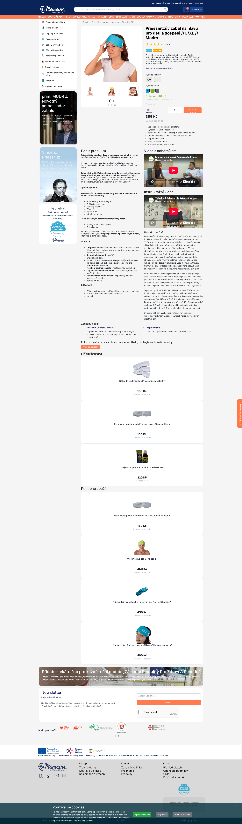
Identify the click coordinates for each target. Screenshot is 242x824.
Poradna (102, 16)
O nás (91, 16)
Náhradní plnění (125, 16)
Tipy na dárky (87, 767)
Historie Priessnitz (75, 16)
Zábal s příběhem (167, 16)
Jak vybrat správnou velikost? (159, 68)
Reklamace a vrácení (92, 774)
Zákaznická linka (131, 767)
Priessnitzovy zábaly (49, 16)
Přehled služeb (172, 767)
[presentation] (110, 101)
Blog (112, 16)
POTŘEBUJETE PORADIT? (240, 413)
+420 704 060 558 (196, 3)
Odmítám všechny (182, 814)
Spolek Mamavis (146, 16)
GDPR (167, 774)
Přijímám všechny (142, 814)
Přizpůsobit (162, 814)
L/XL (158, 79)
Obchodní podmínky (176, 770)
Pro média (127, 770)
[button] (108, 105)
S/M (149, 79)
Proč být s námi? (173, 777)
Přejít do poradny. (91, 347)
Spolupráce (186, 16)
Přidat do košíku (193, 110)
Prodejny (126, 774)
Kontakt (200, 16)
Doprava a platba (90, 770)
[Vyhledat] (165, 9)
